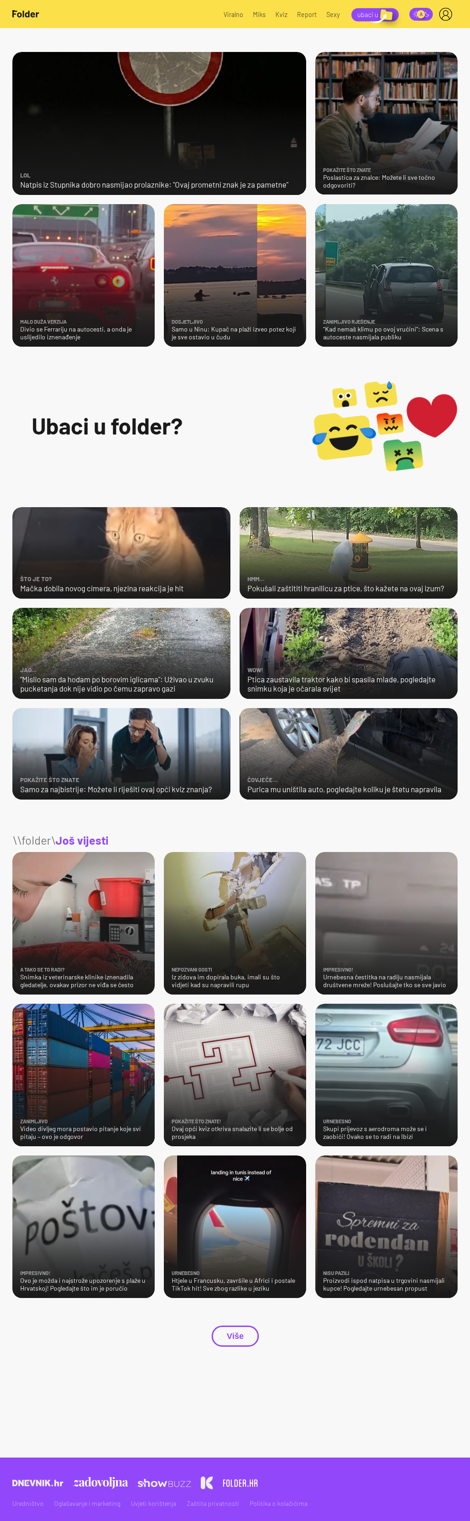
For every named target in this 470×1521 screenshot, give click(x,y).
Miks (259, 14)
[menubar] (447, 14)
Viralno (233, 14)
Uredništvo (28, 1503)
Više (235, 1336)
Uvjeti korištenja (153, 1503)
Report (307, 14)
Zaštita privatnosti (213, 1503)
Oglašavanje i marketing (87, 1503)
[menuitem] (447, 14)
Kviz (281, 14)
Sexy (333, 14)
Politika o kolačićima (279, 1503)
